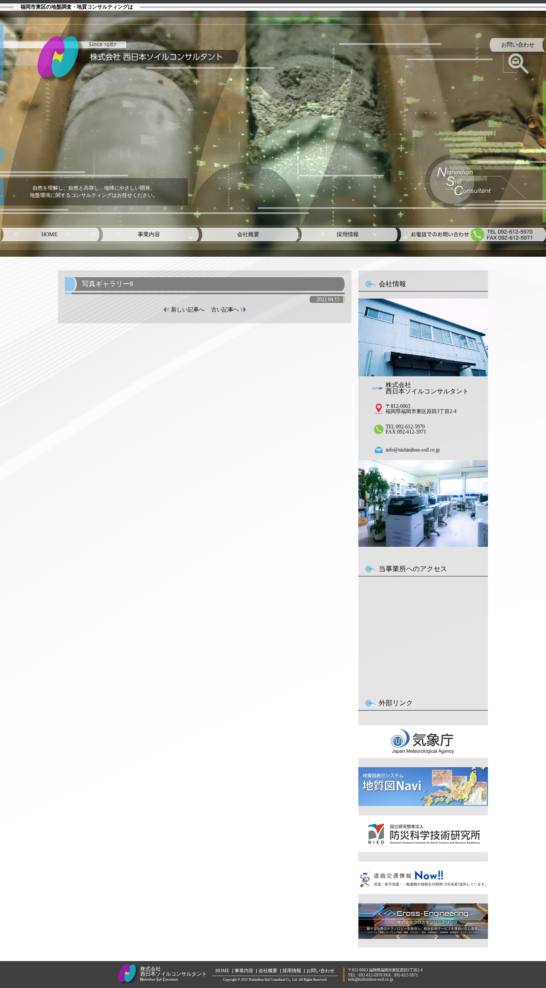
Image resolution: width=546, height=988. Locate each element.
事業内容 (244, 970)
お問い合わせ (320, 970)
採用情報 (291, 970)
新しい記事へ (187, 309)
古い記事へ (225, 309)
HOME (222, 970)
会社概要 (267, 970)
